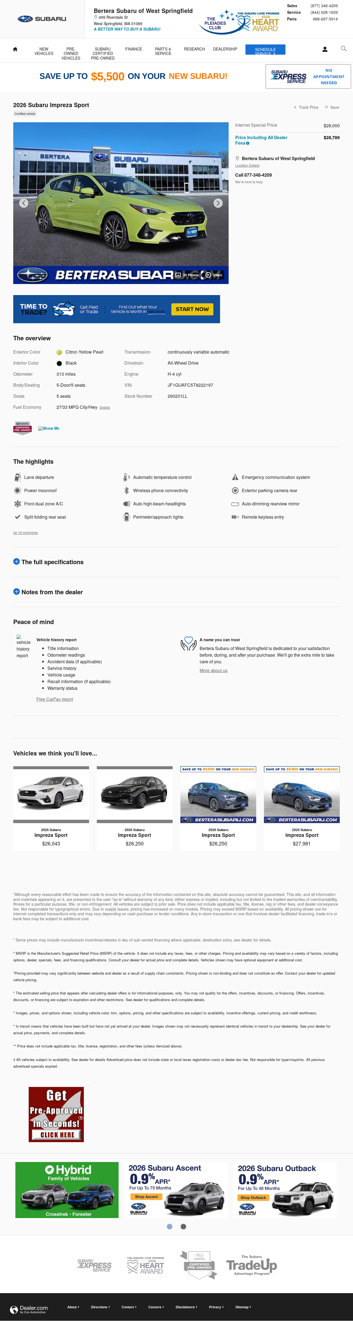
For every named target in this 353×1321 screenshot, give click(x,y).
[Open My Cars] (323, 49)
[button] (117, 113)
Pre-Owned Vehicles (70, 50)
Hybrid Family (67, 1191)
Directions (99, 1306)
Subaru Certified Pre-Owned (103, 50)
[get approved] (56, 1114)
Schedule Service (265, 51)
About (72, 1306)
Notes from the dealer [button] (52, 591)
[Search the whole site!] (343, 48)
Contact (128, 1306)
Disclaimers (185, 1306)
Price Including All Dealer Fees (261, 140)
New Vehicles (43, 50)
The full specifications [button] (53, 561)
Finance (133, 49)
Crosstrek (176, 1191)
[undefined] (116, 309)
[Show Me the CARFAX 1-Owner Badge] (48, 428)
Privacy (215, 1306)
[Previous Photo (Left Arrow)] (24, 203)
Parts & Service (163, 50)
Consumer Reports (284, 1191)
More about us (214, 670)
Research (194, 49)
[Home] (42, 19)
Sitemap (242, 1306)
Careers (154, 1306)
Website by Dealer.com (28, 1310)
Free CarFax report (54, 699)
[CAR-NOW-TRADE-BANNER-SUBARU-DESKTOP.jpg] (116, 309)
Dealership (225, 49)
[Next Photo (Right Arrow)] (218, 203)
